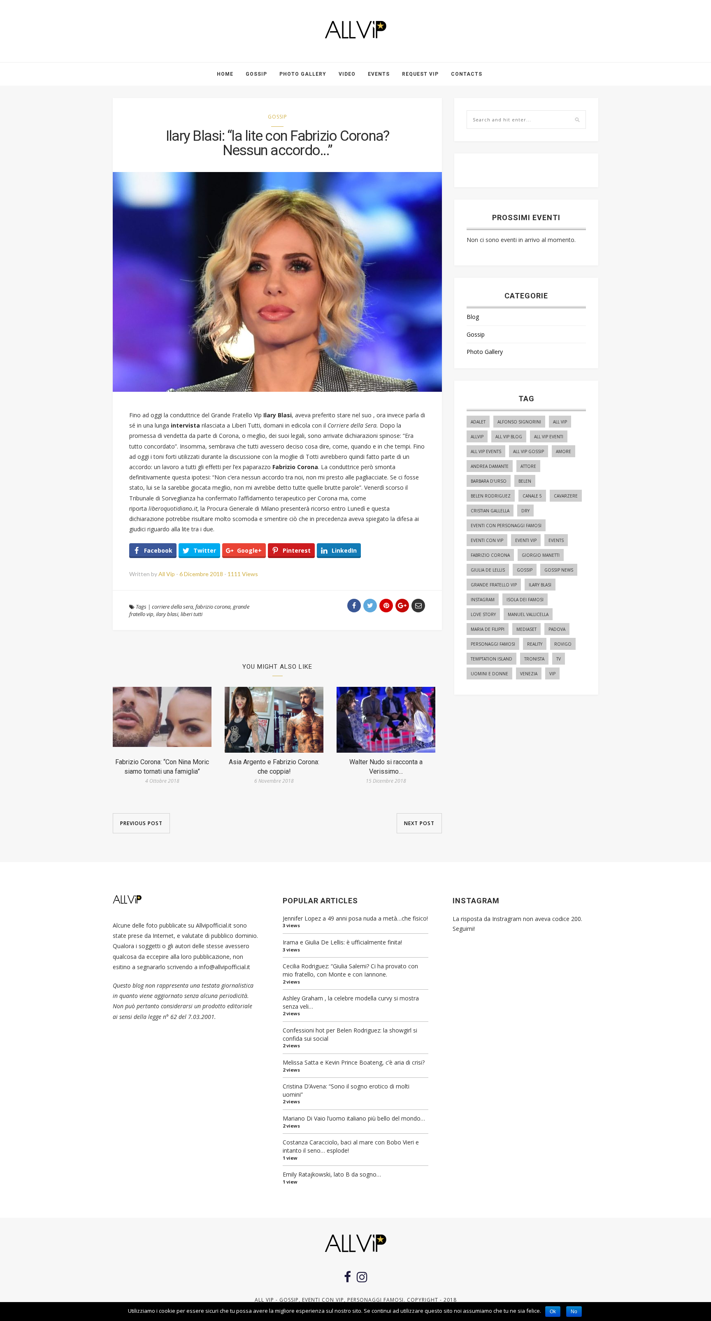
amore (563, 451)
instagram (483, 599)
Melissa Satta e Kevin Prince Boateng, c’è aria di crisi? (354, 1062)
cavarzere (566, 496)
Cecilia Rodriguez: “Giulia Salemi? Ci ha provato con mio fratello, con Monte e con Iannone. (350, 970)
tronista (534, 659)
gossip (524, 570)
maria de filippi (487, 629)
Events (379, 74)
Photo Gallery (302, 74)
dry (525, 511)
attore (528, 466)
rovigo (563, 644)
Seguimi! (464, 929)
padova (556, 629)
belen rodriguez (491, 496)
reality (534, 644)
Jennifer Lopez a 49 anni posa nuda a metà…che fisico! (355, 918)
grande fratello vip (494, 585)
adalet (478, 422)
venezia (528, 674)
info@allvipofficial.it (224, 967)
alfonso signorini (519, 422)
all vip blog (508, 437)
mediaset (526, 629)
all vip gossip (528, 451)
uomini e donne (489, 674)
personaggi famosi (493, 644)
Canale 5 (532, 496)
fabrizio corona (212, 606)
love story (483, 614)
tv (558, 659)
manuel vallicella (528, 614)
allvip (477, 437)
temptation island (491, 659)
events (556, 540)
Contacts (466, 74)
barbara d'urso (489, 481)
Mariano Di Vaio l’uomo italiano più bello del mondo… (354, 1118)
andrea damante (490, 466)
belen (524, 481)
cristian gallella (490, 511)
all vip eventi (548, 437)
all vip (560, 422)
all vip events (486, 451)
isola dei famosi (525, 599)
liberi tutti (191, 614)
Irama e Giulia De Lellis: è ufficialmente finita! (342, 942)
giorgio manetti (541, 555)
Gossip (256, 74)
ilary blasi (167, 614)
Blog (473, 317)
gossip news (558, 570)
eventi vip (526, 540)
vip (552, 674)
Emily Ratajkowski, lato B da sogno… (332, 1174)
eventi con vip (487, 540)
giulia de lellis (488, 570)
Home (225, 74)
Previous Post (141, 823)
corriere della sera (172, 606)
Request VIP (420, 74)
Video (347, 74)
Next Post (419, 823)
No (574, 1311)
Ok (553, 1311)
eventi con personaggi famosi (506, 525)
